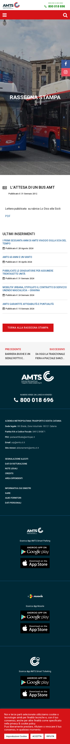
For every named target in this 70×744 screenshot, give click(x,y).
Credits (9, 473)
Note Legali (11, 468)
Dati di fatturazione (16, 464)
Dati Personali (13, 503)
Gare (8, 493)
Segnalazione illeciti (16, 459)
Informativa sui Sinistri (18, 488)
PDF (7, 216)
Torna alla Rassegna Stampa (28, 327)
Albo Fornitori (13, 498)
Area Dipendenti (14, 478)
